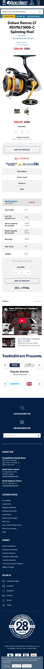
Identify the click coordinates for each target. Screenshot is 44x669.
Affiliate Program (8, 567)
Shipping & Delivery (9, 507)
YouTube (10, 595)
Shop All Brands (20, 374)
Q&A (22, 189)
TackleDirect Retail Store (14, 458)
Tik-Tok (9, 600)
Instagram (10, 591)
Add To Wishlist (22, 150)
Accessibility (6, 500)
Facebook (10, 586)
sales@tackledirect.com (10, 476)
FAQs (4, 532)
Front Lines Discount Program (12, 564)
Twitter (9, 605)
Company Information (10, 550)
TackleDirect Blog (13, 581)
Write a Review (21, 42)
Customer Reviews (8, 553)
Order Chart (22, 177)
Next (39, 365)
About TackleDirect (9, 546)
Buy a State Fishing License (12, 525)
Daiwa (23, 35)
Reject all (16, 666)
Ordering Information (9, 511)
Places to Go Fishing (9, 528)
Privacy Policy (31, 648)
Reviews (22, 183)
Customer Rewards (9, 560)
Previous (4, 365)
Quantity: (22, 126)
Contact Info (6, 504)
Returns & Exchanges (9, 518)
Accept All (26, 666)
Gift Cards (5, 521)
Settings (7, 666)
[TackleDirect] (17, 3)
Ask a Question (23, 45)
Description (22, 171)
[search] (39, 12)
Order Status (6, 514)
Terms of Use (21, 648)
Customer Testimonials (10, 557)
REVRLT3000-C (11, 201)
